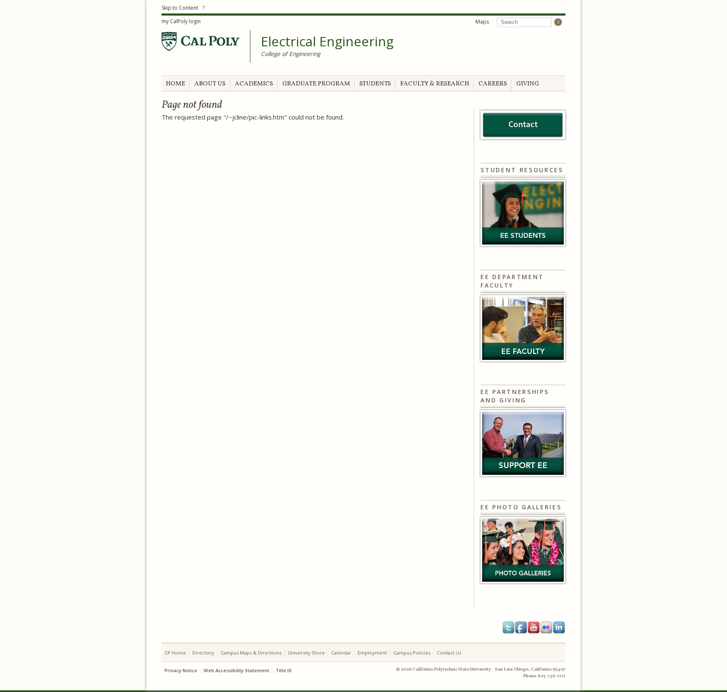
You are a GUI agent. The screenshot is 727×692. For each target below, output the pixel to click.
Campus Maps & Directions (250, 652)
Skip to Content (180, 7)
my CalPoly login (181, 21)
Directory (203, 652)
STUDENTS (375, 84)
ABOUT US (210, 84)
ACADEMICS (254, 84)
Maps (482, 21)
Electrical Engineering (327, 42)
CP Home (175, 652)
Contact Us (449, 652)
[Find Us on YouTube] (534, 627)
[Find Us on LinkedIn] (559, 627)
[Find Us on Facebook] (521, 627)
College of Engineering (290, 54)
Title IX (284, 670)
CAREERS (492, 84)
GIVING (527, 84)
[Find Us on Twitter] (508, 627)
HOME (175, 84)
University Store (306, 652)
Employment (372, 652)
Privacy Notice (181, 670)
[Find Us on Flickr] (546, 627)
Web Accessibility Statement (236, 670)
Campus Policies (411, 652)
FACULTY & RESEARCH (434, 84)
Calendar (341, 652)
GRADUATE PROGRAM (316, 84)
